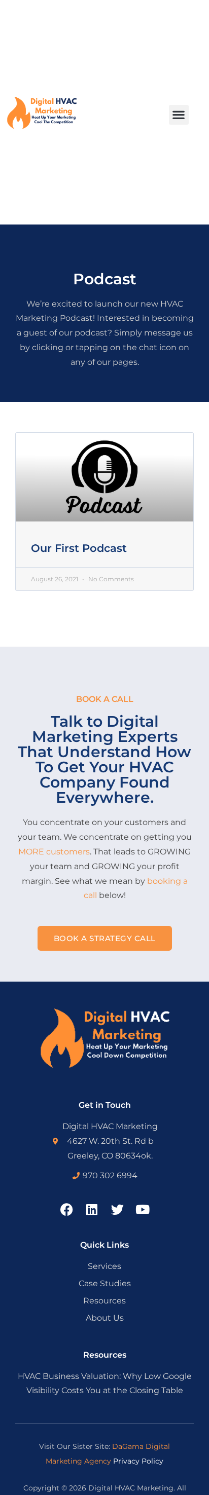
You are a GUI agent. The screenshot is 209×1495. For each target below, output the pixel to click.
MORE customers (54, 851)
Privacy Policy (138, 1461)
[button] (179, 115)
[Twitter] (117, 1209)
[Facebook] (66, 1209)
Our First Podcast (79, 548)
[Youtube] (142, 1209)
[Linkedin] (92, 1209)
